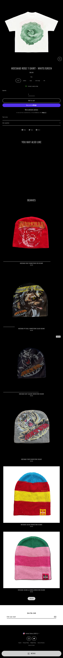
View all (31, 598)
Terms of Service (41, 642)
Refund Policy (33, 642)
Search (19, 642)
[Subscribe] (55, 617)
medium (24, 80)
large (31, 80)
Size (31, 77)
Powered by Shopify (31, 645)
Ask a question (5, 123)
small (18, 80)
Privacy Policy (26, 642)
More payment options (31, 110)
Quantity (4, 90)
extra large (37, 80)
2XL (44, 80)
